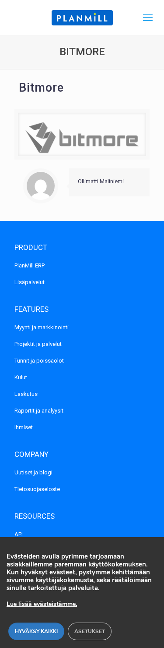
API (18, 534)
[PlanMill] (82, 17)
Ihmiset (23, 427)
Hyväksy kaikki (36, 631)
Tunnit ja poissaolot (39, 360)
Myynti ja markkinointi (41, 327)
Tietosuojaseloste (37, 489)
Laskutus (26, 394)
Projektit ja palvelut (38, 344)
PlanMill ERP (29, 265)
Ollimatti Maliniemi (101, 181)
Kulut (20, 377)
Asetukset (89, 631)
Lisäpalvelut (29, 282)
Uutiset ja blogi (33, 472)
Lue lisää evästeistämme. (42, 604)
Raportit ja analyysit (38, 410)
